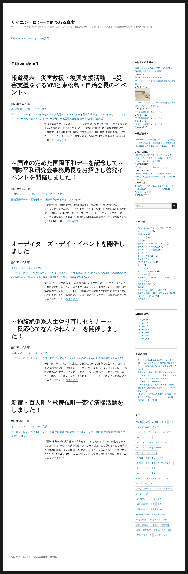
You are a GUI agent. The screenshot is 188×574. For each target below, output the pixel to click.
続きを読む (62, 140)
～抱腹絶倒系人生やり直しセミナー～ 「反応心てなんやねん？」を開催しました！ (65, 328)
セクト (139, 478)
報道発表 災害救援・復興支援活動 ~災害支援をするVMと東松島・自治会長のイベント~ (69, 84)
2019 (144, 329)
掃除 (98, 431)
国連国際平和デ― (20, 199)
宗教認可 (141, 280)
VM (13, 114)
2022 (144, 326)
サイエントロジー (20, 358)
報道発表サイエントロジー (38, 118)
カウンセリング (143, 432)
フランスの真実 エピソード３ (148, 124)
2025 (144, 320)
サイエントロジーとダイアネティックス (32, 273)
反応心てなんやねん (87, 358)
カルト (155, 432)
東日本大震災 (142, 524)
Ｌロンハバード (19, 194)
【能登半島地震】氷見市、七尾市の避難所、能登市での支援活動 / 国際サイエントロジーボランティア (155, 176)
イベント (33, 194)
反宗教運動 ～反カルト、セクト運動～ (155, 277)
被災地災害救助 (70, 118)
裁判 (170, 529)
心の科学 (28, 277)
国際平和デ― (38, 199)
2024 (144, 323)
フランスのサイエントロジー (148, 488)
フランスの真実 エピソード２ (148, 118)
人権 (153, 504)
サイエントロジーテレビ (146, 452)
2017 (144, 335)
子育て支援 (141, 519)
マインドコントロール (147, 271)
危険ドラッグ (142, 509)
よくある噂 (142, 274)
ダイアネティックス (31, 267)
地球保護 (59, 431)
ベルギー (168, 488)
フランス (141, 268)
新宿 (165, 519)
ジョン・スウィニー (146, 256)
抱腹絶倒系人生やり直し (111, 358)
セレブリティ (143, 259)
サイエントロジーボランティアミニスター (154, 462)
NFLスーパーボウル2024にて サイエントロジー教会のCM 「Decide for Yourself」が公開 (155, 189)
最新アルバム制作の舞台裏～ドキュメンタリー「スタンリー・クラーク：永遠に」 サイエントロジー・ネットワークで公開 (155, 158)
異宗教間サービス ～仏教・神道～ (31, 109)
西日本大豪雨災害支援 (91, 118)
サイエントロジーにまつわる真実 (43, 22)
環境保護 (106, 431)
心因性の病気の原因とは (46, 277)
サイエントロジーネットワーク (152, 243)
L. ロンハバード (159, 421)
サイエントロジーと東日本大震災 (43, 114)
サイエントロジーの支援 (51, 194)
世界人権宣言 (142, 504)
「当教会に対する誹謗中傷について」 (151, 167)
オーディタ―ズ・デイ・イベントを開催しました (68, 247)
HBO (147, 421)
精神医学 (147, 529)
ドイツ (140, 265)
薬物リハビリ (159, 529)
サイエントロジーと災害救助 (77, 114)
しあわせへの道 (143, 427)
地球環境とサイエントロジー (80, 431)
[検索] (174, 206)
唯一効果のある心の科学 (96, 273)
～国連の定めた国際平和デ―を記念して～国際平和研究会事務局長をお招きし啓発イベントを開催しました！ (67, 169)
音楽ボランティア (144, 534)
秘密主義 (141, 299)
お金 (140, 240)
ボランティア (142, 493)
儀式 (159, 504)
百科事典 (165, 524)
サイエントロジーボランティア (149, 457)
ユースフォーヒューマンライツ (149, 498)
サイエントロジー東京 (42, 358)
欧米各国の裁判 (144, 283)
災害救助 (154, 524)
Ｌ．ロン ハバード (162, 534)
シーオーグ (142, 253)
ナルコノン (141, 483)
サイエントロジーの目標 (148, 250)
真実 (138, 529)
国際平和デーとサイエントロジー (63, 199)
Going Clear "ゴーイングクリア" (153, 228)
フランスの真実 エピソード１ (148, 112)
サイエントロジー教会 (145, 468)
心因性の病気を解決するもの (75, 277)
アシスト (20, 114)
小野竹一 (57, 118)
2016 (144, 339)
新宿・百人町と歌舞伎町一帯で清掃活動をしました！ (67, 405)
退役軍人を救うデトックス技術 (148, 71)
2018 (144, 332)
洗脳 (140, 287)
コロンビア (166, 432)
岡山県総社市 (154, 519)
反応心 (79, 273)
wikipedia (142, 234)
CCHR (139, 421)
